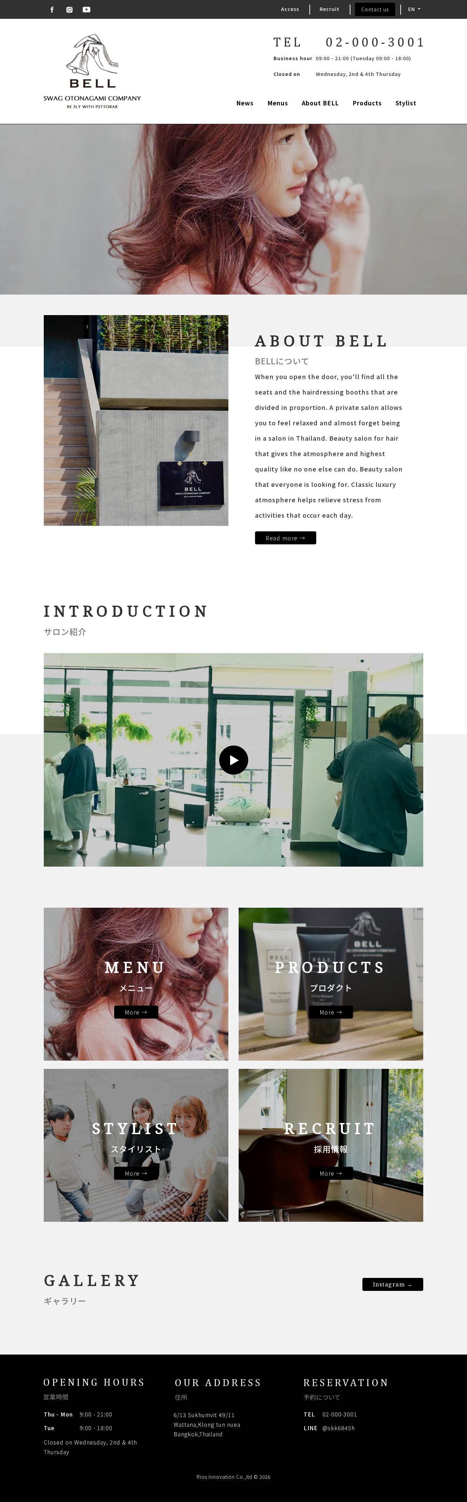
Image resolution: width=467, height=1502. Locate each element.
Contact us (375, 9)
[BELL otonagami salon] (92, 71)
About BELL (320, 103)
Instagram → (393, 1284)
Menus (277, 103)
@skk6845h (338, 1428)
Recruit (329, 8)
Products (367, 103)
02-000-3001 (339, 1414)
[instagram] (69, 9)
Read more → (286, 538)
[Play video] (233, 760)
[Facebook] (52, 9)
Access (290, 8)
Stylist (406, 103)
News (245, 103)
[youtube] (86, 9)
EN (412, 8)
